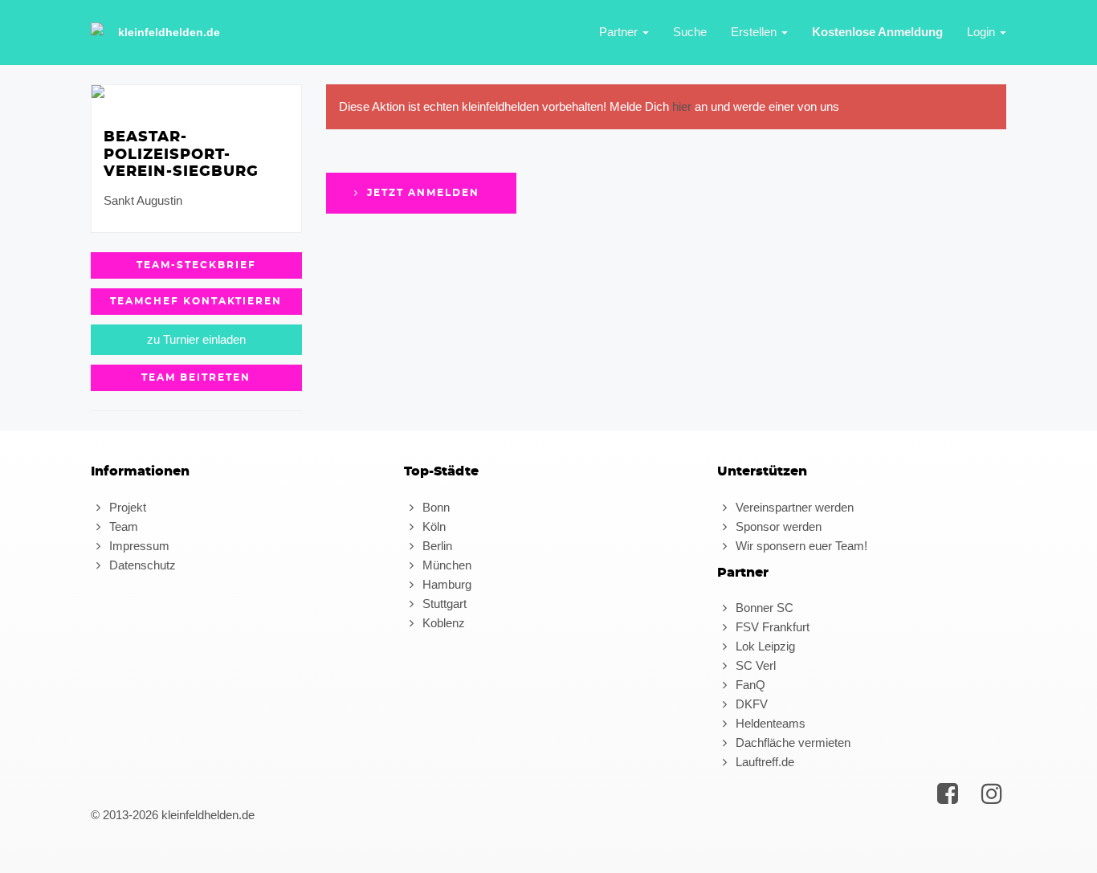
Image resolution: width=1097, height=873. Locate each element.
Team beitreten (196, 377)
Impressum (137, 546)
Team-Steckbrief (196, 265)
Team (122, 526)
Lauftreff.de (763, 762)
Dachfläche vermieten (791, 742)
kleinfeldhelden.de (169, 32)
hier (681, 106)
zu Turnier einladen (196, 339)
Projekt (126, 507)
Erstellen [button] (755, 32)
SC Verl (754, 665)
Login (982, 32)
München (445, 565)
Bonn (434, 507)
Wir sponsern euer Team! (799, 546)
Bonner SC (762, 607)
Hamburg (445, 584)
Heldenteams (768, 723)
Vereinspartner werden (793, 507)
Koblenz (442, 623)
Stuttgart (443, 603)
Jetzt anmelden (421, 193)
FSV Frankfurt (770, 627)
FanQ (748, 684)
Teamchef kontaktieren (196, 301)
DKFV (750, 704)
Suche (690, 32)
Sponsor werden (777, 526)
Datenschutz (141, 565)
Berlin (435, 546)
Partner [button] (620, 32)
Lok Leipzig (763, 646)
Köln (432, 526)
